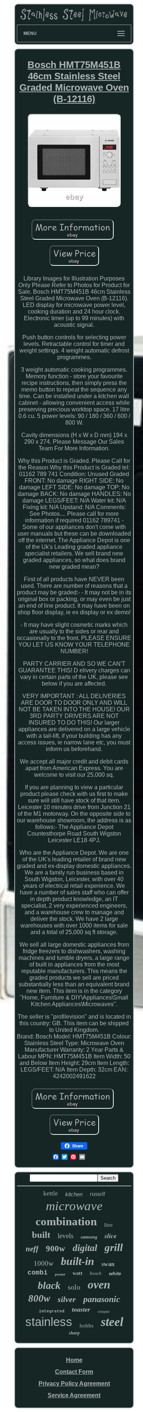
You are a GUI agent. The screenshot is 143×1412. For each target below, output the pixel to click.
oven (99, 1284)
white (115, 1273)
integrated (52, 1311)
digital (85, 1248)
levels (65, 1236)
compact (104, 1311)
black (49, 1285)
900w (55, 1248)
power (60, 1274)
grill (113, 1247)
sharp (74, 1333)
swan (108, 1264)
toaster (81, 1309)
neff (32, 1248)
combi (37, 1272)
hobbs (87, 1326)
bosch (96, 1273)
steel (112, 1322)
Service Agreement (74, 1395)
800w (39, 1298)
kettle (50, 1193)
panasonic (101, 1299)
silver (67, 1299)
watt (77, 1273)
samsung (89, 1237)
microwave (74, 1206)
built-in (77, 1261)
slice (110, 1236)
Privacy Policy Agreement (74, 1383)
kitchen (73, 1194)
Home (74, 1360)
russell (97, 1194)
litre (108, 1225)
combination (66, 1221)
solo (74, 1287)
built (41, 1235)
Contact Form (74, 1372)
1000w (44, 1263)
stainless (48, 1322)
